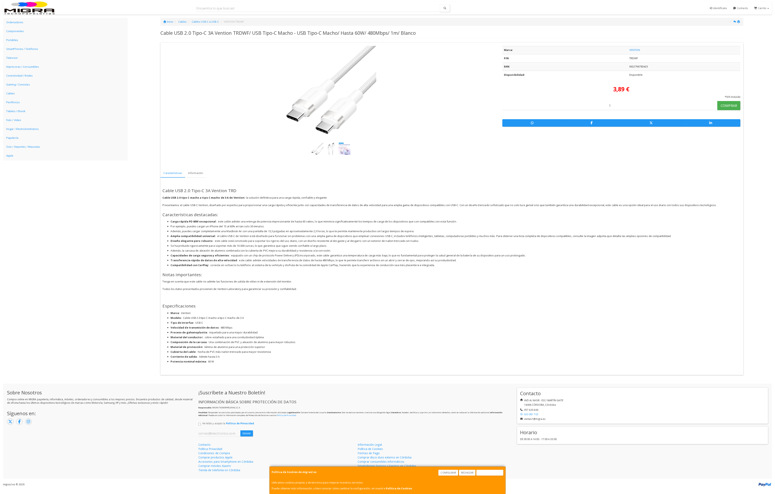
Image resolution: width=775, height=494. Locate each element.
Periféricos (13, 102)
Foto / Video (13, 120)
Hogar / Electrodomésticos (22, 129)
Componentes (15, 31)
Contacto (742, 8)
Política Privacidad (210, 449)
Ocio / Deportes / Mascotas (23, 147)
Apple (10, 155)
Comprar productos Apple (215, 457)
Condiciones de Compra (214, 453)
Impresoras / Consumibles (22, 66)
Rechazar (467, 472)
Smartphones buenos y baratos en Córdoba (387, 466)
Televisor (12, 58)
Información (195, 173)
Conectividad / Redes (19, 75)
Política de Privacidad (286, 415)
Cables (10, 93)
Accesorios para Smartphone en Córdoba (225, 461)
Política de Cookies (399, 488)
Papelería (12, 138)
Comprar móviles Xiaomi (214, 466)
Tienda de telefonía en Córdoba (219, 470)
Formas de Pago (369, 453)
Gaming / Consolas (18, 84)
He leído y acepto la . (228, 423)
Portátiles (12, 40)
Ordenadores (14, 22)
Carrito (762, 8)
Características (172, 173)
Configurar (448, 472)
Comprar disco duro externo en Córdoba (385, 457)
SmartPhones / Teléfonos (22, 49)
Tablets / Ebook (16, 111)
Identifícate (719, 8)
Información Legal (370, 445)
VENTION (634, 50)
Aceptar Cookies (490, 472)
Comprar (729, 105)
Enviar (247, 433)
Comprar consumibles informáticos (381, 461)
